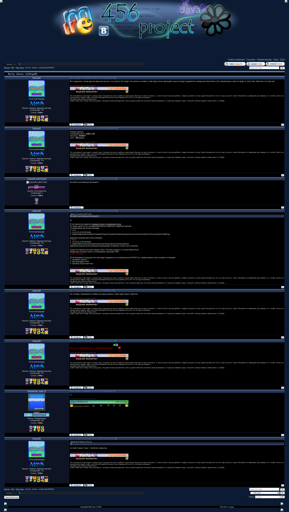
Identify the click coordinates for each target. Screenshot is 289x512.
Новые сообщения (237, 59)
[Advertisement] (144, 49)
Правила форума (264, 59)
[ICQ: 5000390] (89, 124)
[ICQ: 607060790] (89, 434)
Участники (250, 59)
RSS (282, 59)
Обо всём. (20, 68)
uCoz (231, 507)
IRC (12, 68)
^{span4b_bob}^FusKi (36, 179)
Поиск (275, 59)
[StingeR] (36, 78)
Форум (7, 68)
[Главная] (144, 41)
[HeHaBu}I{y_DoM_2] (36, 391)
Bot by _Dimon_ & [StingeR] (36, 68)
